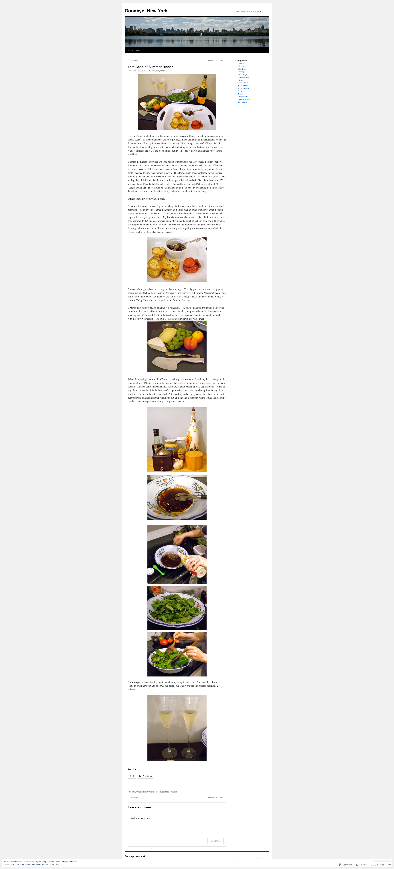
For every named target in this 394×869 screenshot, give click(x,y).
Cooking (151, 791)
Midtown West (243, 88)
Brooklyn (241, 63)
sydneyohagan (160, 70)
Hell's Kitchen (243, 82)
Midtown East (243, 85)
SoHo (240, 91)
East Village (242, 74)
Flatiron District (243, 77)
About (139, 49)
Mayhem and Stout (217, 60)
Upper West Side (244, 99)
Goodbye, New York (146, 10)
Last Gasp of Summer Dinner (150, 66)
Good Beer (133, 60)
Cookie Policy (54, 864)
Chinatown (242, 69)
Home (130, 49)
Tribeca (240, 93)
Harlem (240, 80)
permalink (172, 791)
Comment (215, 840)
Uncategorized (243, 96)
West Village (242, 102)
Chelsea (241, 66)
